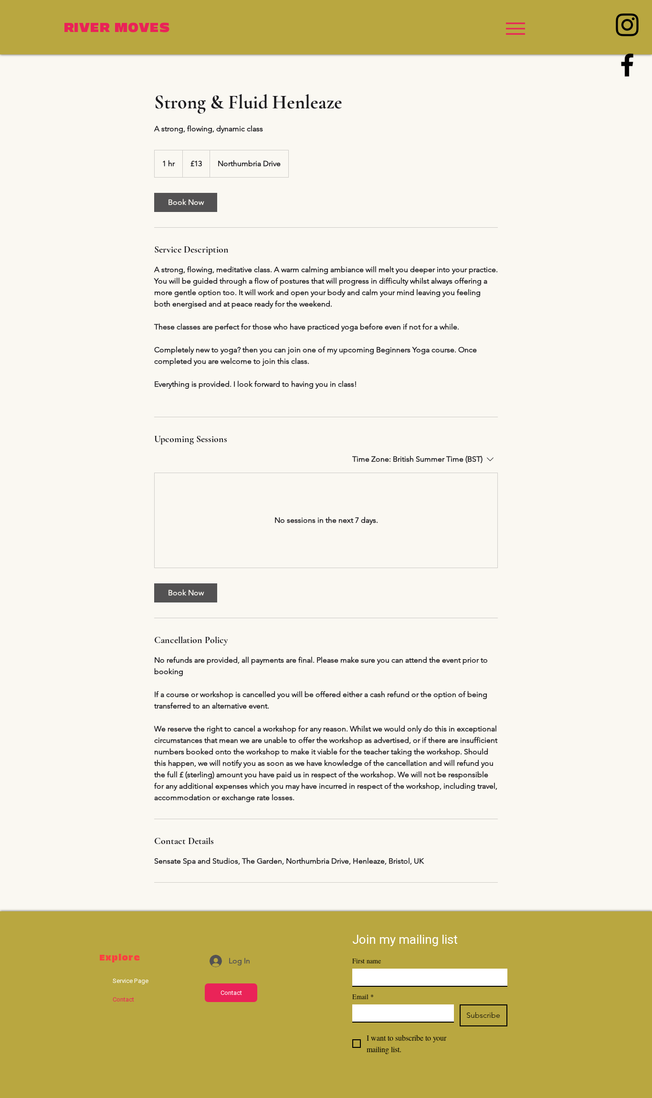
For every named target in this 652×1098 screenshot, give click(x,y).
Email (363, 996)
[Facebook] (627, 65)
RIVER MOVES (117, 28)
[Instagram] (627, 25)
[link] (185, 202)
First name (366, 961)
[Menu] (515, 28)
